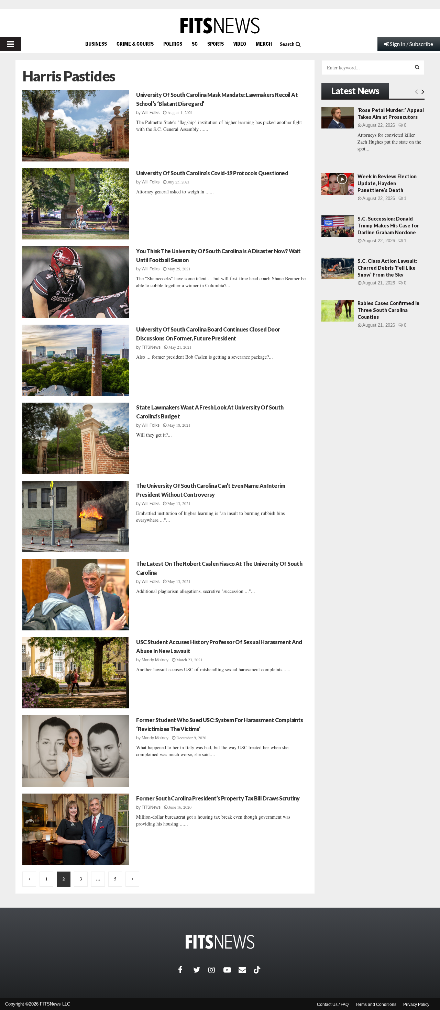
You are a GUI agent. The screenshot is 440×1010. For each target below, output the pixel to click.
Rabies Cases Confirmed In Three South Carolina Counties (388, 310)
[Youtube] (231, 969)
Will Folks (151, 112)
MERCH (264, 44)
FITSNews (151, 347)
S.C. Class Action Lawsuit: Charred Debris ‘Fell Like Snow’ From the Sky (387, 268)
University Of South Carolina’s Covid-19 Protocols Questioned (212, 173)
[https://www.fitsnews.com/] (220, 25)
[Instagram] (215, 969)
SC (195, 44)
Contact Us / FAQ (333, 1004)
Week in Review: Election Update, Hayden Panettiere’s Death (387, 183)
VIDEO (239, 44)
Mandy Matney (155, 660)
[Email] (246, 969)
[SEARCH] (417, 67)
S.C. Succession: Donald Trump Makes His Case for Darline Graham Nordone (388, 225)
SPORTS (215, 44)
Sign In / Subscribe (411, 44)
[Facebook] (185, 969)
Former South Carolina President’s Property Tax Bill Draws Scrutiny (217, 798)
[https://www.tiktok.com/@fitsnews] (258, 969)
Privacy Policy (416, 1004)
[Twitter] (200, 969)
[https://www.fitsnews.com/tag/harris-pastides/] (29, 879)
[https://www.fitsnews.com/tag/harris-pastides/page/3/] (132, 879)
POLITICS (172, 44)
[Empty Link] (416, 91)
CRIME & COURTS (135, 44)
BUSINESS (96, 44)
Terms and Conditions (375, 1004)
